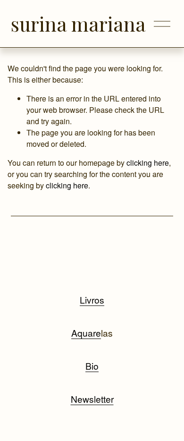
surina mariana (78, 23)
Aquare (86, 332)
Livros (92, 299)
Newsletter (92, 398)
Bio (92, 365)
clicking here (147, 162)
